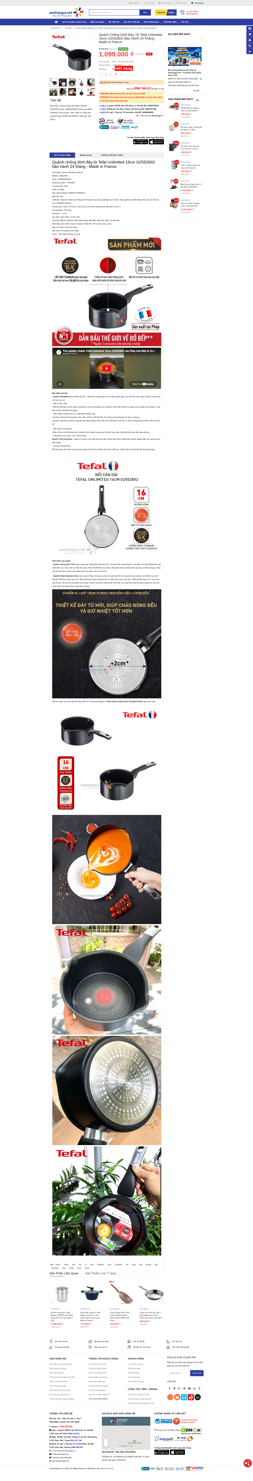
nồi (127, 1265)
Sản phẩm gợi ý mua (100, 1273)
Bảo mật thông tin (56, 1373)
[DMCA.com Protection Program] (191, 1430)
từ (86, 1265)
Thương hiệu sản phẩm (98, 1386)
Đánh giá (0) (86, 155)
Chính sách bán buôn (97, 1373)
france (87, 1268)
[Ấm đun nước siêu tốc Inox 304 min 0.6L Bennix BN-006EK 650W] (174, 146)
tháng (71, 1268)
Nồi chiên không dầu (180, 1347)
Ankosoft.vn (109, 1468)
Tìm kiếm (68, 28)
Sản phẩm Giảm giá (97, 1381)
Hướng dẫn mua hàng (98, 1377)
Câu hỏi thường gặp (57, 1386)
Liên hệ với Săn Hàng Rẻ (99, 1394)
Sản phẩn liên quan (63, 1273)
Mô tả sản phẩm (62, 155)
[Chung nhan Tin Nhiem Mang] (167, 1430)
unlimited (100, 1265)
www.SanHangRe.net (60, 1461)
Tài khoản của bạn (135, 1364)
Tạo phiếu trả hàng (136, 1381)
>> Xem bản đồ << (151, 116)
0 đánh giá (112, 49)
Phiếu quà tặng (134, 1368)
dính (73, 1265)
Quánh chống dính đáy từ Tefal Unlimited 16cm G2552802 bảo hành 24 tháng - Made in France (116, 28)
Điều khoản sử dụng (57, 1368)
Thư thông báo (134, 1377)
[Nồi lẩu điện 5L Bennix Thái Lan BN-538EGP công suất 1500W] (173, 107)
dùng (134, 1265)
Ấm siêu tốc (177, 1341)
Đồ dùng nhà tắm (62, 1347)
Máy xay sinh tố (100, 1347)
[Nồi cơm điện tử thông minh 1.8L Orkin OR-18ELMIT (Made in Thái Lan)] (174, 203)
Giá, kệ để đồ (138, 1341)
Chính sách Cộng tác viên (138, 1394)
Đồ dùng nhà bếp (101, 1341)
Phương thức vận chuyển (59, 1390)
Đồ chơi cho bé (61, 1341)
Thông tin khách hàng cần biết (62, 1377)
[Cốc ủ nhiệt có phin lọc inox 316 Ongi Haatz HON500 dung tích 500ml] (174, 165)
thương (148, 1265)
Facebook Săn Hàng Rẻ (62, 1457)
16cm (109, 1265)
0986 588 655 (192, 14)
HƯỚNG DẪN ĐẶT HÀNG (112, 155)
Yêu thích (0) (166, 3)
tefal (91, 1265)
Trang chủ (55, 28)
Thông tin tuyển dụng (97, 1368)
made (79, 1268)
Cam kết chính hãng (97, 1364)
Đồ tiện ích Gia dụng (141, 1347)
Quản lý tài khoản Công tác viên (141, 1403)
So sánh (151, 3)
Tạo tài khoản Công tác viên (139, 1399)
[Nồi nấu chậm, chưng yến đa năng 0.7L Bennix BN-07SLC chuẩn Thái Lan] (173, 126)
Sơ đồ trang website (97, 1390)
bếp (140, 1265)
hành (64, 1268)
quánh (58, 1265)
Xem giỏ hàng (133, 1373)
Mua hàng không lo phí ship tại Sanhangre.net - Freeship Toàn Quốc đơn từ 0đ (184, 72)
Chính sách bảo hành (58, 1381)
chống (66, 1265)
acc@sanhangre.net (60, 1454)
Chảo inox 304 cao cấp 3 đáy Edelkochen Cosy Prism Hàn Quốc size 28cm (151, 1315)
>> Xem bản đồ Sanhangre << (63, 1451)
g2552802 (118, 1265)
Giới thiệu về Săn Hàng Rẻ (60, 1364)
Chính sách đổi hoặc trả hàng (61, 1399)
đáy (80, 1265)
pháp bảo (55, 1268)
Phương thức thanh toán (59, 1394)
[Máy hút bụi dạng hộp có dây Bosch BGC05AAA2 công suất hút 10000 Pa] (173, 183)
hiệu (156, 1265)
